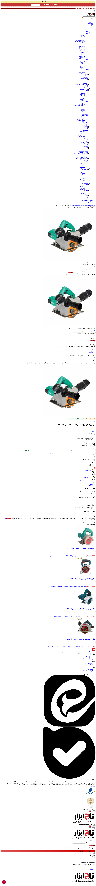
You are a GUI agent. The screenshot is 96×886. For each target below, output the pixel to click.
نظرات (91, 485)
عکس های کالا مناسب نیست (88, 264)
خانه (94, 205)
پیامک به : (89, 465)
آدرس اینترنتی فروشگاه (90, 333)
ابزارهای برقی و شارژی (88, 205)
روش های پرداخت (89, 657)
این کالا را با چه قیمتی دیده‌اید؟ (89, 328)
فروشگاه (91, 869)
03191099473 (46, 4)
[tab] (48, 484)
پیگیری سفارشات (89, 663)
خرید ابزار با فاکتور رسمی (87, 664)
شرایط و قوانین (78, 847)
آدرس (91, 24)
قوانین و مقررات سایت (88, 670)
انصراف (93, 811)
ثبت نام (78, 20)
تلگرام (91, 349)
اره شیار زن (75, 205)
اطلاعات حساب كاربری (88, 25)
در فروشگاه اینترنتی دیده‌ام (88, 330)
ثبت (94, 468)
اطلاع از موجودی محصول (88, 459)
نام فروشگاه (92, 335)
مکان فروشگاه (92, 337)
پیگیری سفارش (35, 4)
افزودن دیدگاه (8, 518)
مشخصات (90, 484)
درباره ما (91, 671)
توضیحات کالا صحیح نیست (88, 269)
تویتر (92, 353)
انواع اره (80, 205)
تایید (90, 811)
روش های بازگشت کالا (88, 658)
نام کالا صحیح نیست (89, 262)
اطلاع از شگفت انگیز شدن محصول (86, 460)
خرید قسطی (49, 453)
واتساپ (91, 351)
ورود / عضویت (92, 845)
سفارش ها (90, 23)
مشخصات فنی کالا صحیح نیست (87, 266)
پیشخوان (91, 22)
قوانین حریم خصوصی (85, 848)
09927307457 (55, 4)
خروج (91, 26)
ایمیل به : (89, 464)
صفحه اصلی (90, 866)
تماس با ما (90, 669)
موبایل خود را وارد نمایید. (90, 842)
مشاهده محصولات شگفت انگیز (48, 1)
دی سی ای (91, 441)
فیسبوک (91, 352)
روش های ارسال (89, 656)
